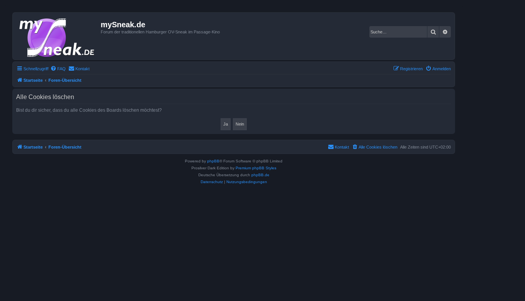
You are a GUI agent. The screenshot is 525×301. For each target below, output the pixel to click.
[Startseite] (58, 36)
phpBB (213, 161)
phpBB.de (260, 175)
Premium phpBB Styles (256, 168)
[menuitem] (58, 68)
